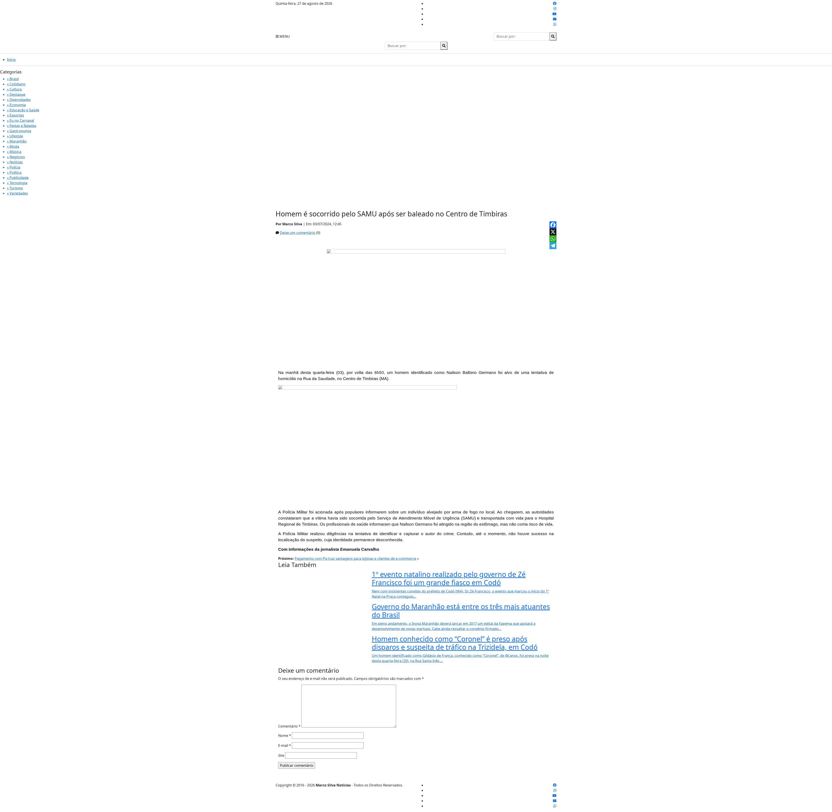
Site (281, 755)
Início (11, 59)
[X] (552, 231)
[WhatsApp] (552, 238)
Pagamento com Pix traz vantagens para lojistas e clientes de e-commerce (355, 558)
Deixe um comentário (297, 232)
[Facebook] (552, 224)
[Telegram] (552, 245)
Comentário (289, 726)
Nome (284, 735)
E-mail (284, 745)
